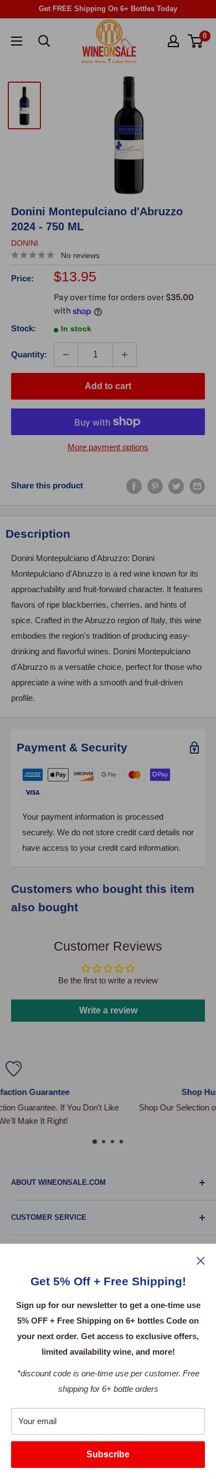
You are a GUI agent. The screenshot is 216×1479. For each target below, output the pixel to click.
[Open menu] (16, 41)
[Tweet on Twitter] (176, 486)
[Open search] (44, 41)
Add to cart (108, 386)
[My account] (173, 41)
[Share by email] (197, 486)
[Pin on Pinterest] (155, 486)
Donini (24, 243)
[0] (196, 41)
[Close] (201, 1260)
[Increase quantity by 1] (124, 354)
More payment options (108, 447)
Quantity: (29, 354)
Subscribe (108, 1454)
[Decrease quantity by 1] (66, 354)
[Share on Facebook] (134, 486)
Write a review (108, 1010)
